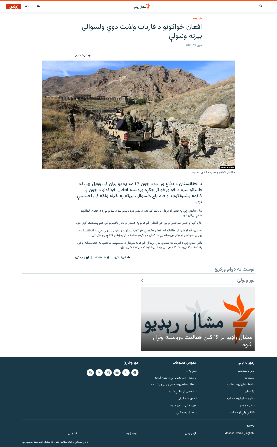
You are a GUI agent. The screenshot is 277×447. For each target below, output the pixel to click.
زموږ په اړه (191, 371)
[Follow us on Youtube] (117, 372)
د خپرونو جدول (246, 406)
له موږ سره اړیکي (187, 399)
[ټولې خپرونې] (27, 6)
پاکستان (250, 392)
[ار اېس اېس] (99, 372)
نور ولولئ (246, 280)
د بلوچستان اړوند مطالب (241, 399)
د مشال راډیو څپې (186, 413)
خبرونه (197, 18)
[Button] (83, 56)
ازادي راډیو (190, 433)
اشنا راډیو (73, 433)
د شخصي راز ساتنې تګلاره (182, 392)
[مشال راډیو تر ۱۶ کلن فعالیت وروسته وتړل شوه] (198, 319)
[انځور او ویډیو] (38, 6)
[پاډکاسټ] (90, 372)
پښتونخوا (249, 378)
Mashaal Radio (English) (239, 433)
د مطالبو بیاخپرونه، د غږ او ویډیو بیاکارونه (174, 385)
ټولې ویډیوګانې (246, 371)
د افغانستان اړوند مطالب (241, 385)
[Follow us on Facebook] (134, 372)
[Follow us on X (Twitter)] (125, 372)
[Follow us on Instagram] (108, 372)
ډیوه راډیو (131, 433)
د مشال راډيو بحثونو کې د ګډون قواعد (176, 378)
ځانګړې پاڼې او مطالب (242, 413)
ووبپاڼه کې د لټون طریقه (183, 406)
